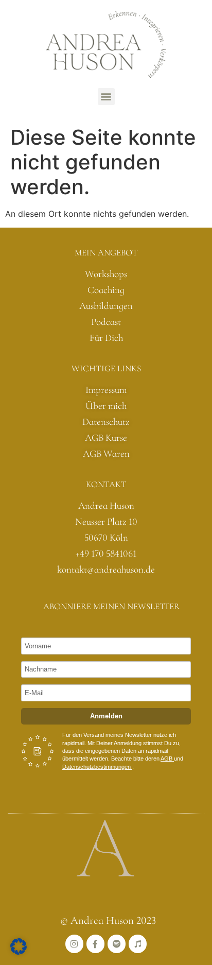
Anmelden (106, 716)
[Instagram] (74, 944)
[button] (106, 96)
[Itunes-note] (138, 944)
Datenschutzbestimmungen (97, 767)
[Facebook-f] (95, 944)
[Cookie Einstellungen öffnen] (18, 951)
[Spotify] (117, 944)
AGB (167, 758)
